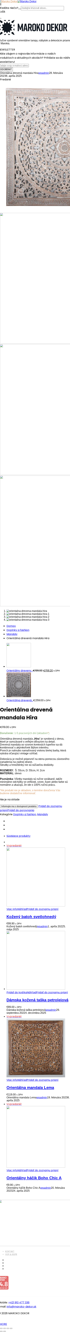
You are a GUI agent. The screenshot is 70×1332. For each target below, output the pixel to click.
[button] (17, 992)
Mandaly (12, 634)
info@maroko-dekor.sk (21, 1306)
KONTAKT (9, 1251)
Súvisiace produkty (18, 836)
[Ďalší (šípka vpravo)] (4, 1331)
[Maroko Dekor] (27, 1)
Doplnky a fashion (18, 630)
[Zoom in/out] (1, 1328)
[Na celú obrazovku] (4, 1328)
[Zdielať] (8, 1328)
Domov (11, 626)
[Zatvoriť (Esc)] (11, 1328)
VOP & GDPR (11, 1254)
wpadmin (43, 73)
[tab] (38, 836)
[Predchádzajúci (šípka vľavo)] (1, 1331)
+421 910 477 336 (18, 1302)
